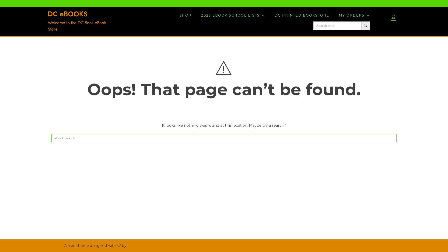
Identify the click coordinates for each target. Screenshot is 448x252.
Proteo (54, 245)
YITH (131, 245)
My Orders (351, 15)
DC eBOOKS (68, 14)
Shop (185, 15)
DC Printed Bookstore (302, 15)
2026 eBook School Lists (230, 15)
